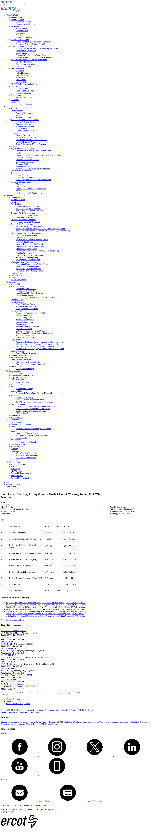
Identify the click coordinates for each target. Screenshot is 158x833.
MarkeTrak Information (25, 117)
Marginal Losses (22, 382)
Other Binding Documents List (28, 362)
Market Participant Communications (25, 120)
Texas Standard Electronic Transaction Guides (34, 333)
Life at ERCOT (22, 88)
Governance (15, 26)
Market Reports (17, 417)
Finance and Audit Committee (27, 206)
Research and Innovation (25, 64)
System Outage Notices (25, 131)
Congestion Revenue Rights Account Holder (33, 151)
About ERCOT (12, 15)
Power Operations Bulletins (26, 126)
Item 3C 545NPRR (8, 655)
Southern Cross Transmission (27, 306)
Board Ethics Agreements (26, 51)
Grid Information (12, 420)
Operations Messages (24, 124)
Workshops (15, 277)
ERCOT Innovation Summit (27, 66)
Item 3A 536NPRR (8, 642)
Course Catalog (22, 175)
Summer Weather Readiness (27, 455)
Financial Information (24, 37)
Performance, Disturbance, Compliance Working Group (37, 251)
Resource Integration (24, 166)
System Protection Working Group (29, 255)
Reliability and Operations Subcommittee (27, 233)
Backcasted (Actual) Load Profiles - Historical (34, 393)
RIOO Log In (16, 471)
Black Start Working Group (26, 235)
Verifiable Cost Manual (25, 335)
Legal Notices (21, 53)
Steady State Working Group (27, 257)
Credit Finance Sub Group (26, 217)
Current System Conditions (21, 424)
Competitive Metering (24, 397)
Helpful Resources (23, 73)
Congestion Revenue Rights (22, 375)
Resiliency (15, 451)
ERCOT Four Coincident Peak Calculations (33, 409)
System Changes (17, 351)
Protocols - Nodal (18, 286)
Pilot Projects (16, 340)
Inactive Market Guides (25, 337)
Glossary (13, 712)
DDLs (18, 184)
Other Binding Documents (21, 360)
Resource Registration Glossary (28, 326)
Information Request (24, 104)
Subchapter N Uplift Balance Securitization (32, 44)
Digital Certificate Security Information (31, 188)
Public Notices (21, 128)
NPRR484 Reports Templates (12, 684)
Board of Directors (23, 28)
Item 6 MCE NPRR (9, 679)
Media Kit (20, 71)
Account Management (24, 113)
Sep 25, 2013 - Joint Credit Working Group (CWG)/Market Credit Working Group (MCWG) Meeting (45, 614)
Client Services (17, 111)
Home (8, 482)
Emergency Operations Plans (27, 309)
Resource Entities (22, 164)
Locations (15, 100)
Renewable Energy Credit (26, 142)
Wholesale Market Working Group (29, 271)
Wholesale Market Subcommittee (24, 262)
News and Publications (20, 68)
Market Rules (11, 282)
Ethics (18, 35)
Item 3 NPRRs (6, 637)
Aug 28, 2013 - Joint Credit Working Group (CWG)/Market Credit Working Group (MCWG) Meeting (46, 611)
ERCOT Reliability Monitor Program (25, 84)
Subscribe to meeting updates (12, 620)
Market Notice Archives (25, 122)
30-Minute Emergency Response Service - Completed (37, 344)
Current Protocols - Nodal (26, 289)
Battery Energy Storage (25, 369)
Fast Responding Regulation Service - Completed (35, 346)
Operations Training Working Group (30, 246)
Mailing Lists (43, 801)
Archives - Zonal (17, 300)
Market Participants (18, 280)
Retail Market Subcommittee (22, 224)
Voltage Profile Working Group (28, 260)
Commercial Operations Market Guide (31, 313)
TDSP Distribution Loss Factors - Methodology (34, 402)
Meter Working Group (24, 242)
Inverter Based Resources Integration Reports (33, 429)
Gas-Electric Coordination (26, 458)
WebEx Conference (118, 507)
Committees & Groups (29, 710)
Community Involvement (25, 24)
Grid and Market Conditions (22, 478)
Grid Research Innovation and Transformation (29, 60)
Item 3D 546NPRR (8, 662)
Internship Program (23, 93)
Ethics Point (5, 722)
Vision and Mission (23, 22)
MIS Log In (15, 469)
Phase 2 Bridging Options (26, 304)
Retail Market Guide (24, 329)
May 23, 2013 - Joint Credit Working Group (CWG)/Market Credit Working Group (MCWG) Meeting (46, 603)
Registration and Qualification (22, 148)
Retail (13, 386)
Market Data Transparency (21, 182)
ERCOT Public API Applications (29, 193)
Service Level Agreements (21, 171)
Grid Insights (21, 80)
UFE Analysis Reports (24, 413)
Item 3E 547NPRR (8, 668)
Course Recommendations (26, 177)
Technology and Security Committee (30, 211)
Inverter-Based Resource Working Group (32, 240)
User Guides (21, 186)
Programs (14, 133)
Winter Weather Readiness (26, 453)
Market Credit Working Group (18, 704)
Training (14, 173)
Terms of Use (40, 805)
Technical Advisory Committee (23, 213)
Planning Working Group (26, 253)
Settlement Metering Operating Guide (30, 331)
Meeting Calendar (18, 200)
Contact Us (15, 102)
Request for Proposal (24, 97)
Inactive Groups (17, 273)
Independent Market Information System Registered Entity (38, 155)
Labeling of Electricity (24, 389)
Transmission (16, 440)
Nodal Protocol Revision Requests (29, 293)
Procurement (16, 95)
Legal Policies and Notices (21, 46)
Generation (15, 426)
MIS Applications (67, 722)
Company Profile (17, 20)
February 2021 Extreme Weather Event (31, 55)
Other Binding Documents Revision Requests (33, 364)
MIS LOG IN (6, 2)
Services (9, 106)
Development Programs (25, 91)
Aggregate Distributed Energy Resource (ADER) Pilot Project (40, 342)
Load (13, 431)
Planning (14, 449)
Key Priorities (16, 366)
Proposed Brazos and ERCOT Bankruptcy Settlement (37, 48)
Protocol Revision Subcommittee (23, 220)
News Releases (22, 75)
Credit (18, 153)
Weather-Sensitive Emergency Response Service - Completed (40, 349)
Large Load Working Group (27, 215)
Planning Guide (22, 324)
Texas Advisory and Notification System (42, 724)
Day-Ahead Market (18, 377)
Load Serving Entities (24, 157)
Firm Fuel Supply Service (26, 137)
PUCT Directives (17, 302)
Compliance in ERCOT (20, 355)
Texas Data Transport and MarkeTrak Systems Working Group (40, 229)
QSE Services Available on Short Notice (31, 140)
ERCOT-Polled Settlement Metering (30, 400)
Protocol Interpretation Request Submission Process (36, 297)
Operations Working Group (26, 249)
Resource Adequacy (19, 444)
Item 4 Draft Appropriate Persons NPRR (17, 675)
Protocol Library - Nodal (25, 291)
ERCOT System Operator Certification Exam (33, 180)
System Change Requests (26, 353)
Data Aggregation (18, 404)
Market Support (22, 115)
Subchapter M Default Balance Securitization (33, 42)
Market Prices (16, 384)
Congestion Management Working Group (32, 264)
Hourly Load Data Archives (27, 433)
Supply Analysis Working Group (28, 269)
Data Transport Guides (24, 315)
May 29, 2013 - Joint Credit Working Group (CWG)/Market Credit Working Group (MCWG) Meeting (46, 605)
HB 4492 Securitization (20, 40)
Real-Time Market (18, 380)
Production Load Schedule (26, 442)
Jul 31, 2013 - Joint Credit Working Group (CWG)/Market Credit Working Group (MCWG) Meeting (45, 609)
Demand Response (23, 135)
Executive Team (22, 31)
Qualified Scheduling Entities (27, 160)
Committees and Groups (15, 195)
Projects (14, 146)
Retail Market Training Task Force (29, 226)
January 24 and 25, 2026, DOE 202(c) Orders (34, 57)
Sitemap (4, 812)
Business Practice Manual (21, 357)
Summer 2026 (21, 82)
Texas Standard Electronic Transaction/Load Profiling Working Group (43, 231)
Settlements (15, 415)
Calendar (35, 712)
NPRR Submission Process (26, 295)
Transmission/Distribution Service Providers (33, 168)
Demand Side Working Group (27, 266)
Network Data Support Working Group (31, 244)
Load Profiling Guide (24, 317)
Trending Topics (22, 77)
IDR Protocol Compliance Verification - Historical (35, 406)
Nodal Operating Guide (25, 320)
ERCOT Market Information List (109, 722)
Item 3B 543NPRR (8, 648)
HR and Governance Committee (28, 209)
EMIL (13, 466)
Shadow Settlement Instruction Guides (31, 411)
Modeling (14, 460)
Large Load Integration (25, 162)
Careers (14, 86)
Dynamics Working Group (26, 237)
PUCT (13, 202)
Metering (14, 395)
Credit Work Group (13, 701)
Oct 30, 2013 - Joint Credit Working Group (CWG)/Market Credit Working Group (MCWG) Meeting (45, 616)
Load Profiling (16, 391)
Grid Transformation (24, 62)
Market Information (13, 371)
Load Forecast (21, 438)
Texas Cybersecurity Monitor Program (31, 144)
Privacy (11, 812)
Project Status (33, 722)
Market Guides (16, 311)
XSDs (18, 191)
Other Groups (16, 275)
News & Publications (94, 801)
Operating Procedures (24, 322)
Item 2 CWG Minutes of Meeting (14, 631)
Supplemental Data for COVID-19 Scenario (33, 435)
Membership (21, 33)
